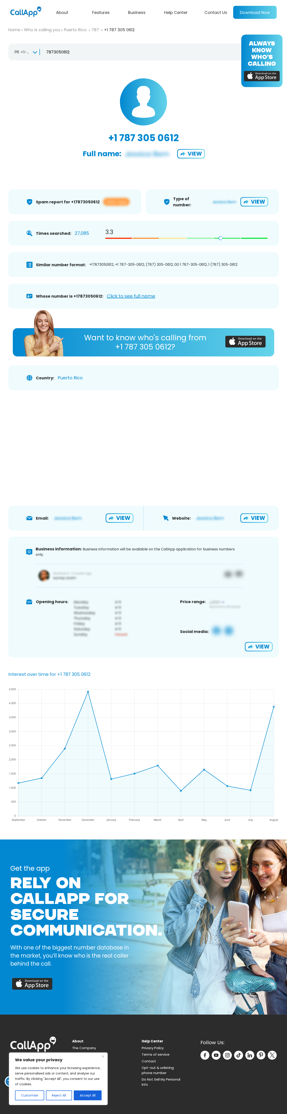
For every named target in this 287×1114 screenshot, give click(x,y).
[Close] (103, 1056)
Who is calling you (42, 30)
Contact (149, 1061)
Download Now (255, 12)
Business (137, 12)
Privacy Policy (153, 1048)
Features (101, 12)
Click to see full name (131, 296)
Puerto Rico (76, 30)
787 (95, 30)
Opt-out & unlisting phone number (158, 1070)
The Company (84, 1048)
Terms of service (156, 1054)
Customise (29, 1095)
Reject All (59, 1095)
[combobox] (24, 52)
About (62, 12)
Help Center (176, 12)
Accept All (88, 1095)
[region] (58, 1078)
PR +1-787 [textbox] (24, 52)
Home (14, 30)
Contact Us (215, 12)
